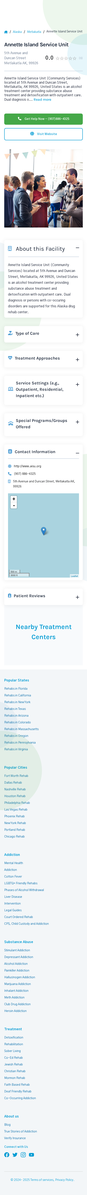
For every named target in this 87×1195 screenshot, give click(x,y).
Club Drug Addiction (17, 1004)
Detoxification (13, 1037)
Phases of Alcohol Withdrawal (24, 890)
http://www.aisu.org (27, 466)
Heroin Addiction (15, 1011)
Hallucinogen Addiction (19, 977)
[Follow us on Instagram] (23, 1154)
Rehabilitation (13, 1044)
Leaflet (74, 576)
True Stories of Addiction (20, 1131)
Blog (7, 1124)
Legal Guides (13, 910)
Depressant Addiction (18, 957)
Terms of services (41, 1180)
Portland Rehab (14, 829)
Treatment (13, 1029)
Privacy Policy (64, 1180)
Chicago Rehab (14, 836)
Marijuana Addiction (17, 984)
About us (11, 1116)
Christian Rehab (15, 1071)
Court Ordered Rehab (18, 917)
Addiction (12, 854)
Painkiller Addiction (16, 970)
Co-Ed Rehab (13, 1057)
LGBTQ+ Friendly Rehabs (20, 883)
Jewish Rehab (13, 1064)
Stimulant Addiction (17, 950)
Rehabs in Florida (15, 688)
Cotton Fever (13, 876)
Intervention (12, 903)
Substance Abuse (18, 942)
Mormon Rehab (14, 1078)
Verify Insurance (15, 1138)
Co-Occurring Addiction (20, 1098)
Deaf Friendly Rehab (17, 1091)
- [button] (13, 505)
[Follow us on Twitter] (15, 1154)
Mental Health (13, 863)
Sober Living (12, 1051)
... (40, 99)
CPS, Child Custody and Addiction (26, 923)
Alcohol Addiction (16, 963)
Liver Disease (13, 896)
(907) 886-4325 (25, 473)
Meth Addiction (14, 997)
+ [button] (13, 499)
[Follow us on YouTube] (31, 1154)
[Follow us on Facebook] (6, 1154)
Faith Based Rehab (17, 1084)
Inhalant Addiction (16, 990)
